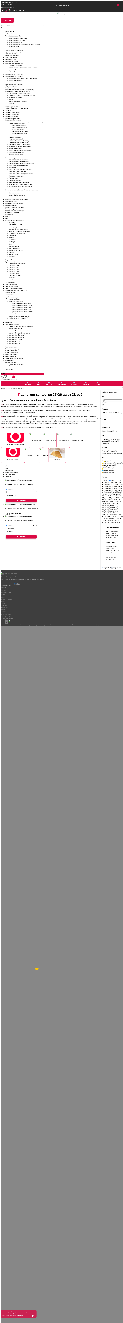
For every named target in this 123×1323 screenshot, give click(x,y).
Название (8, 467)
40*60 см (106, 481)
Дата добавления (10, 474)
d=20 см (107, 486)
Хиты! (38, 384)
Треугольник (117, 453)
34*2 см (110, 520)
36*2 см (117, 520)
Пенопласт (113, 441)
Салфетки (44, 455)
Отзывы (74, 384)
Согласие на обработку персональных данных (34, 625)
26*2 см (105, 519)
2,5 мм (111, 413)
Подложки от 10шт (32, 455)
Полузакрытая (116, 439)
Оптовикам (62, 384)
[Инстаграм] (6, 10)
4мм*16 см (106, 503)
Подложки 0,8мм (36, 441)
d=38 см (114, 490)
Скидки (97, 384)
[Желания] (122, 387)
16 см (117, 496)
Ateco (105, 423)
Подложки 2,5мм (64, 441)
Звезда (105, 451)
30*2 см (119, 519)
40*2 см (110, 522)
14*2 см (107, 517)
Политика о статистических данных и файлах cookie (88, 625)
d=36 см (107, 490)
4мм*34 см (113, 511)
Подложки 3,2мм (77, 441)
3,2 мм (117, 413)
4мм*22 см (113, 505)
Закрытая (106, 439)
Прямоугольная (107, 453)
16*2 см (118, 498)
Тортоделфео (5, 388)
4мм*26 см (113, 507)
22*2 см (114, 517)
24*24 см (111, 496)
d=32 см (114, 488)
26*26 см (114, 481)
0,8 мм (105, 413)
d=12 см (116, 494)
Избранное (4, 607)
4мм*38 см (113, 513)
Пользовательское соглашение (60, 625)
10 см (114, 492)
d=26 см (114, 486)
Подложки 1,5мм (50, 441)
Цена (6, 469)
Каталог (8, 20)
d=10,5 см (109, 494)
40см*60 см (109, 484)
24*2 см (120, 517)
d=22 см (107, 483)
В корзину (22, 500)
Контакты (86, 384)
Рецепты (49, 384)
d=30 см (107, 488)
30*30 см (108, 492)
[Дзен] (9, 10)
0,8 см (111, 501)
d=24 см (114, 483)
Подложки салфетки (16, 388)
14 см (116, 484)
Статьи (3, 598)
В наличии (8, 476)
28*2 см (112, 519)
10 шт (110, 431)
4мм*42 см (113, 515)
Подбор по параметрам (109, 392)
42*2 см (117, 522)
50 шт (115, 431)
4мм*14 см (117, 501)
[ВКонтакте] (2, 10)
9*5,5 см (112, 498)
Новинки (28, 384)
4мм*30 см (113, 509)
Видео (3, 609)
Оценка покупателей (11, 472)
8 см (119, 492)
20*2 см (110, 500)
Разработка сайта (7, 585)
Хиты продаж (9, 471)
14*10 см (118, 500)
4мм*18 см (115, 503)
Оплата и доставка (6, 4)
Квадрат (112, 451)
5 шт (105, 431)
